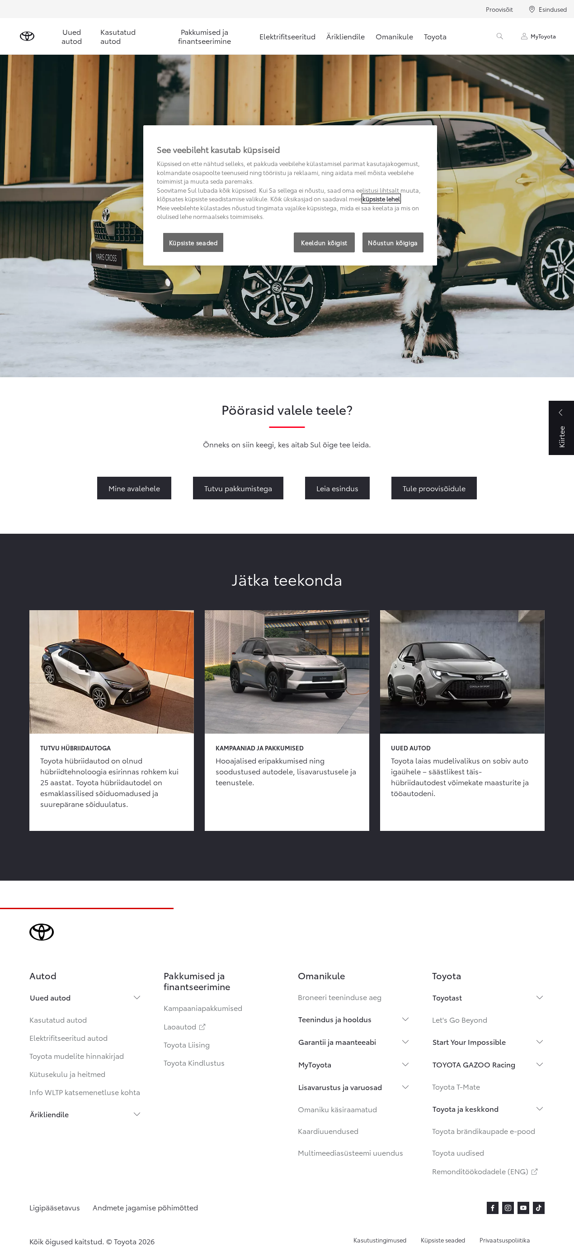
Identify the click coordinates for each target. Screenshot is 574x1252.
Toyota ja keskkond (466, 1108)
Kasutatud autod (118, 36)
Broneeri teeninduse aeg (339, 996)
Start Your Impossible (469, 1041)
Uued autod (71, 36)
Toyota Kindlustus (194, 1062)
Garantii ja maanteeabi (337, 1041)
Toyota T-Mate (456, 1086)
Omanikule (394, 36)
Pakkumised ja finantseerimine (204, 36)
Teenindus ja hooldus (335, 1019)
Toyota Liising (187, 1044)
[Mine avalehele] (27, 36)
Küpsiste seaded (443, 1240)
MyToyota (543, 36)
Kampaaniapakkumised (203, 1007)
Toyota (435, 36)
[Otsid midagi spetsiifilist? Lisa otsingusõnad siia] (500, 36)
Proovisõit (499, 9)
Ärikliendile (345, 36)
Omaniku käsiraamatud (337, 1109)
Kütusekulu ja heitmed (67, 1073)
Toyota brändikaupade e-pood (483, 1130)
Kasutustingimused (379, 1240)
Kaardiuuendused (328, 1130)
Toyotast (447, 997)
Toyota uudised (458, 1152)
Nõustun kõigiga (393, 242)
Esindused (553, 9)
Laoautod (185, 1026)
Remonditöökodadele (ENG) (485, 1171)
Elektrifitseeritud (287, 36)
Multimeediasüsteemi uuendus (350, 1152)
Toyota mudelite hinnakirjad (76, 1055)
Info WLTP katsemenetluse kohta (84, 1091)
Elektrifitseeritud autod (68, 1037)
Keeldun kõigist (324, 242)
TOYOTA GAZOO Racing (474, 1064)
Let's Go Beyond (459, 1019)
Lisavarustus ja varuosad (340, 1086)
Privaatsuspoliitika (505, 1240)
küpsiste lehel (381, 198)
